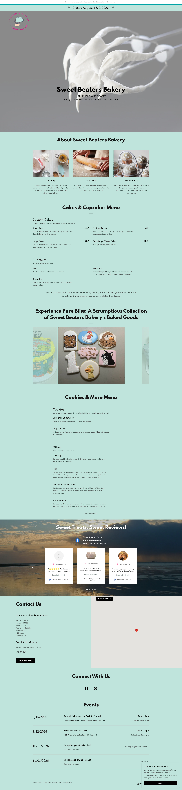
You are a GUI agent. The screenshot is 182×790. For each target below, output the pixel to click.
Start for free (111, 2)
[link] (19, 13)
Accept (160, 783)
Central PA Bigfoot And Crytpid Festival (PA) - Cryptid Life (84, 720)
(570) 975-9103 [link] (21, 652)
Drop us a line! (25, 660)
